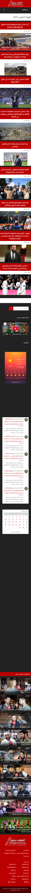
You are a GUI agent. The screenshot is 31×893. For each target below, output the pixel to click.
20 (9, 522)
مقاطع (26, 882)
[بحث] (11, 308)
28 (5, 525)
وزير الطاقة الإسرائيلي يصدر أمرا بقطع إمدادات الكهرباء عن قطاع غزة (14, 55)
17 (19, 522)
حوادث (13, 876)
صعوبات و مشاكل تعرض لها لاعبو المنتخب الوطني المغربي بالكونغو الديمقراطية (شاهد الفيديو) (18, 829)
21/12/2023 (27, 679)
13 (9, 519)
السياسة (26, 873)
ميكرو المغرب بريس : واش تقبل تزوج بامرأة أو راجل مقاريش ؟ (18, 691)
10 (19, 519)
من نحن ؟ (26, 856)
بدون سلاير (12, 873)
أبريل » (13, 532)
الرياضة (13, 870)
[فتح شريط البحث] (4, 9)
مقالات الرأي (11, 882)
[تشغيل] (26, 334)
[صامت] (7, 334)
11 (16, 519)
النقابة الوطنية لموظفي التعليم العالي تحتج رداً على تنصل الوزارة (15, 170)
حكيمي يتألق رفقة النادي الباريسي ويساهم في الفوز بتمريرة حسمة (15, 267)
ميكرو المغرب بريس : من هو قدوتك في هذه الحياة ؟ (19, 778)
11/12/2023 (27, 696)
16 (23, 522)
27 (9, 525)
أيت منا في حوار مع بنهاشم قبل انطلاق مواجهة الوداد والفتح (15, 25)
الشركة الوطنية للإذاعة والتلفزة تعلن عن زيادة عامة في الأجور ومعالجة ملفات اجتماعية (13, 421)
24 (19, 525)
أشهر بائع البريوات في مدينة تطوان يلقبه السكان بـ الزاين (18, 743)
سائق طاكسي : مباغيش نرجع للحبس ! (19, 727)
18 (16, 522)
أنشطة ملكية (11, 867)
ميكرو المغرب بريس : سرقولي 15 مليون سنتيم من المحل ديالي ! (19, 795)
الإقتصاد (26, 870)
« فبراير (18, 532)
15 (26, 522)
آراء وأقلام (25, 864)
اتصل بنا (26, 850)
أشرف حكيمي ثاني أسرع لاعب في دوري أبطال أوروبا (15, 80)
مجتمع (13, 879)
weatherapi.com (15, 382)
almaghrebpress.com (15, 890)
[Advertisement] (15, 602)
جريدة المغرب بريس (23, 853)
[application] (15, 328)
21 (5, 522)
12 (12, 519)
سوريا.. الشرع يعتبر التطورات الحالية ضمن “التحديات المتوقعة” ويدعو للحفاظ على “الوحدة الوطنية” (15, 236)
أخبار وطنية (25, 867)
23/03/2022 (26, 818)
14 (5, 519)
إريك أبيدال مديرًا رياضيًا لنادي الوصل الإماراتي (15, 145)
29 (26, 527)
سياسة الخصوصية (9, 853)
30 (23, 527)
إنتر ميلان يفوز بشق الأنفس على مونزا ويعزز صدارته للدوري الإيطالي (14, 203)
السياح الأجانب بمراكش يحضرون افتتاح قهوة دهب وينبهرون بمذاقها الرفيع (17, 813)
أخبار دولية (12, 864)
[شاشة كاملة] (4, 334)
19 (12, 522)
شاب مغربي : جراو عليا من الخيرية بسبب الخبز (17, 709)
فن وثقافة (25, 879)
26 (12, 525)
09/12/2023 (26, 748)
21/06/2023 (26, 801)
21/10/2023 (27, 766)
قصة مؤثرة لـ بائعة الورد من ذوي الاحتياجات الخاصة (17, 761)
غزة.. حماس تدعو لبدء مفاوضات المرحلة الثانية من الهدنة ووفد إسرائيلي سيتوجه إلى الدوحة (14, 114)
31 (19, 527)
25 (16, 525)
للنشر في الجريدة (10, 850)
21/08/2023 (26, 783)
